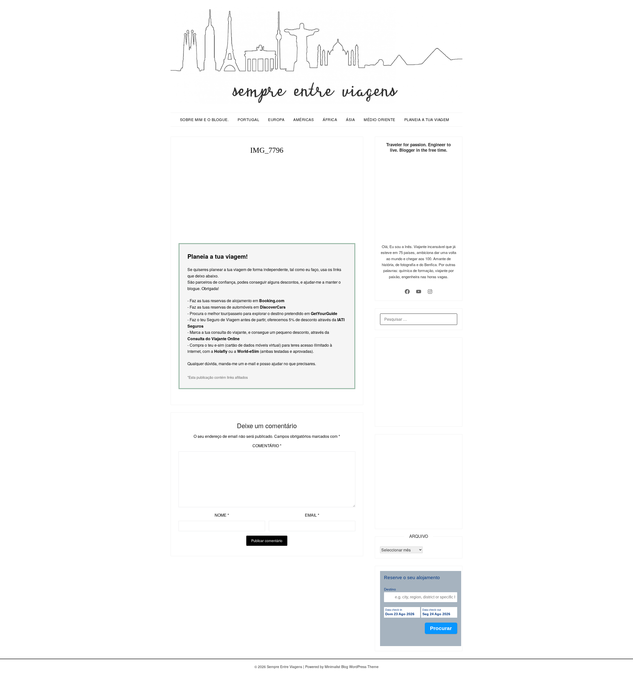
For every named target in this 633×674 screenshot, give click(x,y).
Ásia (350, 119)
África (330, 119)
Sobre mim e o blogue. (204, 119)
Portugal (248, 119)
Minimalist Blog (336, 666)
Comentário (266, 445)
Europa (276, 119)
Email (312, 515)
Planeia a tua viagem (426, 119)
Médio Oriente (379, 119)
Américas (303, 119)
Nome (222, 515)
